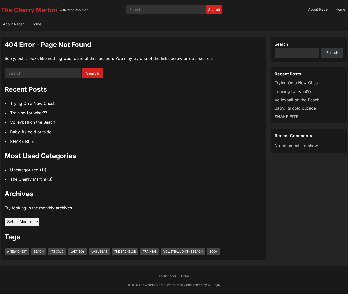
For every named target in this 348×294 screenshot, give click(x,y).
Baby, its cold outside (30, 131)
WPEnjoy (214, 285)
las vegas (99, 251)
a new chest (17, 251)
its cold (57, 251)
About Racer (318, 9)
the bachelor (125, 251)
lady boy (77, 251)
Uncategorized (24, 169)
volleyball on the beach (183, 251)
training (149, 251)
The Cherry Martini (29, 10)
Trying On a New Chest (32, 103)
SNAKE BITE (22, 141)
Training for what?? (28, 112)
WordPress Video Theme (185, 285)
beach (39, 251)
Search (214, 9)
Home (340, 9)
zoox (214, 251)
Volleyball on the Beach (32, 122)
